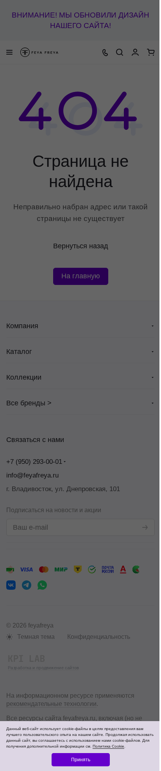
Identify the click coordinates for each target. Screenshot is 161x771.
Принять (80, 759)
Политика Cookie (108, 746)
